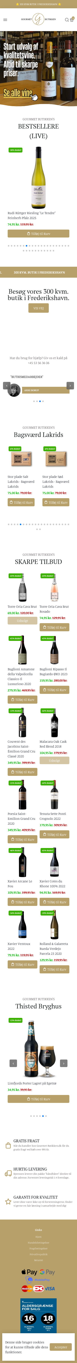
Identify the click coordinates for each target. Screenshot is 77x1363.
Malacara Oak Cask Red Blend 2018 (53, 743)
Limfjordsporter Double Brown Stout (34, 1083)
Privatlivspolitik (38, 1254)
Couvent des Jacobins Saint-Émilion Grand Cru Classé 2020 (21, 748)
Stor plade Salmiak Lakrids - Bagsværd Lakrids (54, 481)
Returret (38, 1260)
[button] (8, 246)
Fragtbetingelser (38, 1248)
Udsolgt (22, 620)
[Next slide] (70, 385)
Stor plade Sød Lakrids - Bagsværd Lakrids (21, 481)
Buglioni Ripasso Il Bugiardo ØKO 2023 (53, 671)
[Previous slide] (6, 385)
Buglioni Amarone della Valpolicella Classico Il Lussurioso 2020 (21, 676)
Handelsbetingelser (38, 1242)
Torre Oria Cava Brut (22, 606)
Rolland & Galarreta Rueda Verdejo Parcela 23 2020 (54, 948)
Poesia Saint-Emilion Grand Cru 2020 (21, 818)
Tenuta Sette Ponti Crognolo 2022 (53, 816)
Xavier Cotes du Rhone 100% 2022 (52, 883)
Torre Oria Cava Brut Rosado (54, 608)
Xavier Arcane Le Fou (20, 883)
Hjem (38, 1236)
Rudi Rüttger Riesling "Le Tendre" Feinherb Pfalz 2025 (32, 215)
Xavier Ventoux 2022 (19, 946)
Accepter (60, 1347)
